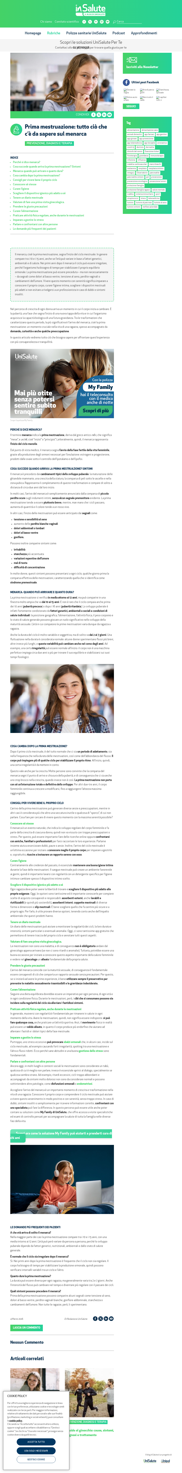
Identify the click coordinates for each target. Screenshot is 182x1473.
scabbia (130, 194)
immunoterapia (157, 156)
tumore (130, 203)
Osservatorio (142, 173)
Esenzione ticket (152, 152)
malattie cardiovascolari (137, 164)
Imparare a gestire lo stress (28, 220)
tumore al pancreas (144, 203)
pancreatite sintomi (135, 177)
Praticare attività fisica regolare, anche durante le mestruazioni (48, 215)
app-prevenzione (146, 139)
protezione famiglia (135, 186)
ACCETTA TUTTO (36, 1442)
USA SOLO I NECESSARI (36, 1451)
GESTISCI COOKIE (36, 1460)
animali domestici (134, 135)
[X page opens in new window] (90, 22)
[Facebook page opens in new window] (84, 22)
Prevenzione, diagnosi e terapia (49, 143)
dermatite (150, 147)
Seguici (131, 106)
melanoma (131, 169)
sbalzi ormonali (72, 1042)
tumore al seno (160, 203)
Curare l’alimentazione (25, 211)
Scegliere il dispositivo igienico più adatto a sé (39, 193)
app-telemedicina (134, 143)
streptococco (132, 198)
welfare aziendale (150, 207)
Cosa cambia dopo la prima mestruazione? (36, 175)
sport (158, 194)
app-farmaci (149, 135)
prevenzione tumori (158, 181)
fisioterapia (132, 156)
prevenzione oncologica (137, 181)
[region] (36, 1430)
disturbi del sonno (134, 152)
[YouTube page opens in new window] (107, 22)
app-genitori (162, 135)
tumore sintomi (133, 207)
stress (143, 198)
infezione (131, 160)
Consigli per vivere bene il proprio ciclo (35, 180)
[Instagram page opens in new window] (102, 22)
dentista (139, 147)
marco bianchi (155, 164)
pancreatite (154, 173)
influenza (142, 160)
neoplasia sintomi (156, 169)
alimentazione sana (150, 130)
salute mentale (158, 190)
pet (147, 177)
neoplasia (142, 169)
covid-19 (130, 147)
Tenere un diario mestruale (28, 198)
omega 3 (130, 173)
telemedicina (153, 198)
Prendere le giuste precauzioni (30, 207)
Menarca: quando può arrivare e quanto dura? (38, 171)
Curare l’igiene (21, 189)
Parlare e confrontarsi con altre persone (35, 224)
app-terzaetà (149, 143)
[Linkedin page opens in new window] (96, 22)
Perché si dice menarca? (26, 162)
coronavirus (162, 143)
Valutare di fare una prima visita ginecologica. (38, 202)
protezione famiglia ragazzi (138, 190)
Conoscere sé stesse (24, 184)
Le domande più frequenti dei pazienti (34, 229)
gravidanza (143, 156)
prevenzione (156, 177)
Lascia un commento (26, 1328)
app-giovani (132, 139)
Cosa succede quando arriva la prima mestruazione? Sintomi (47, 167)
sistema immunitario (144, 194)
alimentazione (133, 130)
